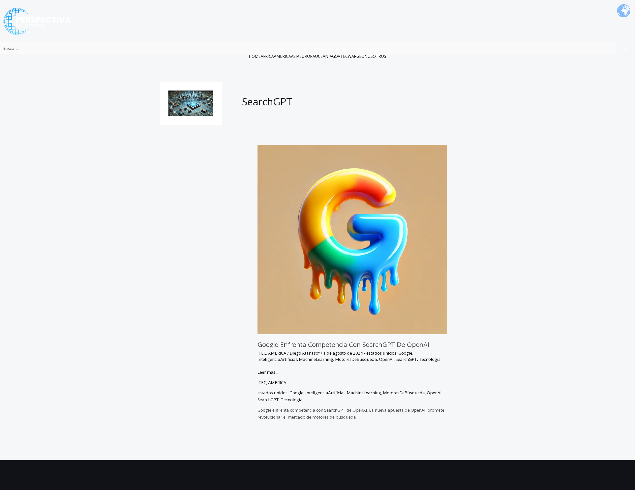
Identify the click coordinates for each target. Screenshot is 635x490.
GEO (360, 56)
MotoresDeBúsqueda (356, 359)
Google (405, 353)
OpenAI (386, 359)
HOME (255, 56)
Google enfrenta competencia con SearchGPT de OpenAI (343, 344)
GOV (336, 56)
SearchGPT (406, 359)
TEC (344, 56)
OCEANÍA (323, 56)
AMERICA (282, 56)
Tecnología (430, 359)
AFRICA (267, 56)
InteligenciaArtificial (277, 359)
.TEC (261, 353)
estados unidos (381, 353)
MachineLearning (316, 359)
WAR (352, 56)
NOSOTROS (375, 56)
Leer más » (267, 372)
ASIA (295, 56)
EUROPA (307, 56)
